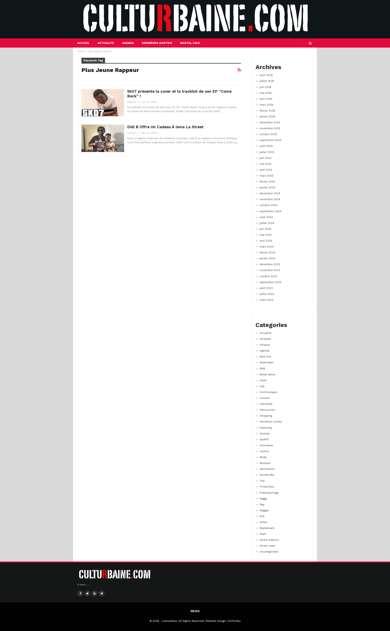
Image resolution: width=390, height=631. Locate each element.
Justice (264, 451)
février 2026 (267, 110)
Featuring (266, 427)
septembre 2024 (270, 211)
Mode (263, 457)
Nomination (267, 468)
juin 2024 (265, 228)
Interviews (266, 445)
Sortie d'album (269, 539)
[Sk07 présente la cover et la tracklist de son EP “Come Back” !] (102, 102)
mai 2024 (266, 234)
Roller (263, 522)
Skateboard (267, 528)
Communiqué (268, 392)
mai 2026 (266, 92)
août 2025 (266, 146)
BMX (262, 368)
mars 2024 (266, 246)
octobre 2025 (268, 134)
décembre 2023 (270, 264)
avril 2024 (266, 240)
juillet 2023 (267, 293)
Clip (262, 386)
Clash (263, 380)
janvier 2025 (267, 187)
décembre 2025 (270, 122)
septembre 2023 (270, 282)
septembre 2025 (270, 140)
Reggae (264, 510)
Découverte (267, 409)
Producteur (267, 486)
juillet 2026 (267, 81)
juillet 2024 (267, 223)
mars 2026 (266, 104)
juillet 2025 (267, 152)
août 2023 (266, 288)
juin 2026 (265, 87)
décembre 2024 (270, 193)
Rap (262, 504)
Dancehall (266, 403)
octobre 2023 (268, 276)
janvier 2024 (267, 258)
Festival (265, 433)
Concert (265, 398)
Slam (263, 533)
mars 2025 (266, 175)
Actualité (106, 43)
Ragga (263, 498)
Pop (262, 480)
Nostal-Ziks (190, 43)
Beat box (265, 356)
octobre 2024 (268, 205)
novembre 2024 (270, 199)
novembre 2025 (270, 128)
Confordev (234, 620)
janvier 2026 (267, 116)
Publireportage (269, 492)
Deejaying (266, 415)
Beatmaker (267, 362)
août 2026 (266, 75)
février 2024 (267, 252)
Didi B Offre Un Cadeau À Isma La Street (165, 127)
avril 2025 (266, 169)
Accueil (83, 43)
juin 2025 (265, 158)
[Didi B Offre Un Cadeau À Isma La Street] (102, 138)
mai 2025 (266, 163)
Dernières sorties (157, 43)
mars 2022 (266, 299)
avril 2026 (266, 98)
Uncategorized (269, 551)
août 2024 (266, 217)
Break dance (267, 374)
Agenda (128, 43)
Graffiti (264, 439)
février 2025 (267, 181)
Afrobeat (265, 338)
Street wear (267, 545)
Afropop (265, 344)
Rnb (262, 516)
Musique (265, 463)
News (195, 611)
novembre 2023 (270, 270)
